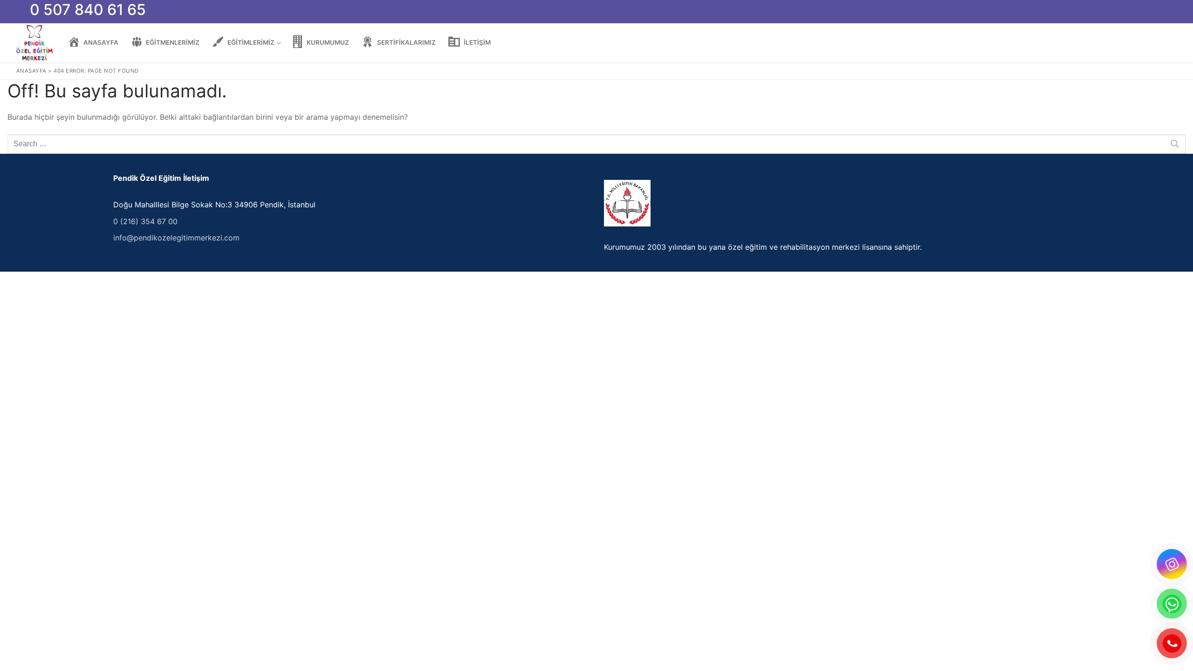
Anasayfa (31, 71)
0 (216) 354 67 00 (145, 221)
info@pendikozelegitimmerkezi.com (176, 237)
